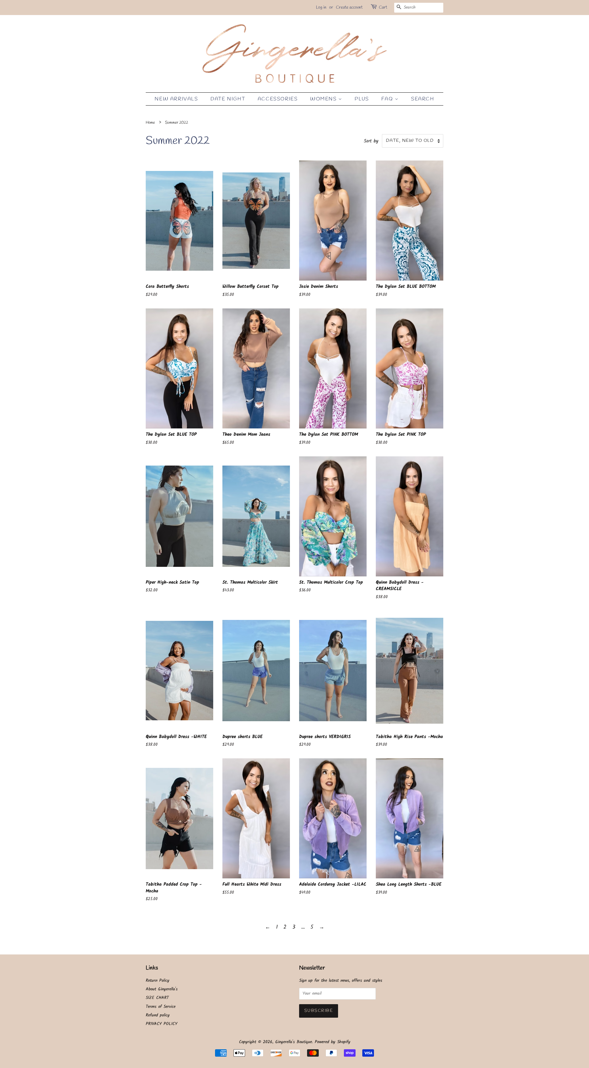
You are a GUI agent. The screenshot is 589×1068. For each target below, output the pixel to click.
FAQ (388, 99)
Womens (324, 99)
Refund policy (158, 1015)
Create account (349, 7)
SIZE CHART (157, 997)
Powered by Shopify (332, 1042)
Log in (321, 7)
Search (422, 99)
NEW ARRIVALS (176, 99)
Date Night (227, 99)
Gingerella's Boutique (293, 1042)
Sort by (371, 141)
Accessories (278, 99)
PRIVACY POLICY (161, 1023)
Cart (383, 7)
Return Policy (157, 980)
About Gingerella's (162, 989)
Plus (362, 99)
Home (150, 122)
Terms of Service (160, 1006)
